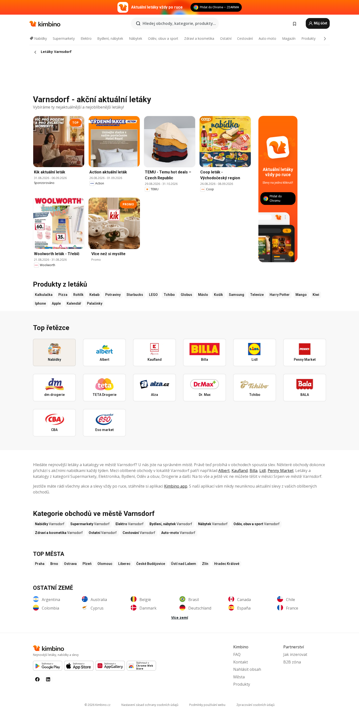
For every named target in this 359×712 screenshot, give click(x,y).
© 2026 (97, 705)
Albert (224, 470)
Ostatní (226, 38)
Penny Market (281, 470)
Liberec (124, 564)
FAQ (237, 654)
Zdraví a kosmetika (199, 38)
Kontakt (240, 662)
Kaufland (240, 470)
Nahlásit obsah (247, 669)
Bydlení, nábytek (110, 38)
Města (239, 677)
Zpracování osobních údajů (255, 705)
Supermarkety (64, 38)
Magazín (289, 38)
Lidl (262, 470)
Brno (54, 564)
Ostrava (70, 564)
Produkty (308, 38)
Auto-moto (267, 38)
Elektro (86, 38)
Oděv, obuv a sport (163, 38)
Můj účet (320, 23)
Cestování (245, 38)
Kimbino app (175, 486)
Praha (39, 564)
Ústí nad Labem (183, 564)
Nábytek (135, 38)
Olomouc (104, 564)
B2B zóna (292, 662)
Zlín (205, 564)
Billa (253, 470)
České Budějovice (150, 564)
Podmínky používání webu (207, 705)
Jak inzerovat (295, 654)
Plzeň (87, 564)
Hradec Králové (226, 564)
